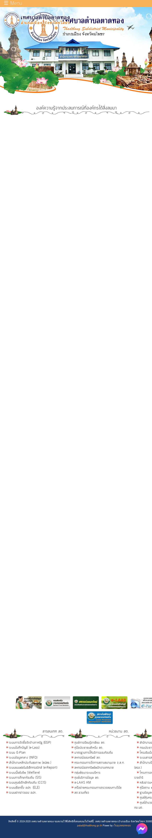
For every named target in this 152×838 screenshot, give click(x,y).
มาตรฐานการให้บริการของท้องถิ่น (94, 752)
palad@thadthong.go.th (89, 825)
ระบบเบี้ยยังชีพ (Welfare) (24, 772)
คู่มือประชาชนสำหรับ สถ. (89, 747)
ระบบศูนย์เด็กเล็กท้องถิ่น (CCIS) (27, 782)
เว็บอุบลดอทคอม (122, 825)
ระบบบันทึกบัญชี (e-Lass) (24, 747)
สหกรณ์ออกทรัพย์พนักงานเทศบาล (94, 767)
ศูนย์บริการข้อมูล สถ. (87, 777)
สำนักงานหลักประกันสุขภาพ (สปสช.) (30, 762)
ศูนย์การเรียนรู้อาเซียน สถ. (90, 742)
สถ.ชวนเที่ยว (82, 792)
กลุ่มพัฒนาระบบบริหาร (87, 772)
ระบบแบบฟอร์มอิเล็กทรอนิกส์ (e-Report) (33, 767)
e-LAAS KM (83, 782)
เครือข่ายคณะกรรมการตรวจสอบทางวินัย (98, 787)
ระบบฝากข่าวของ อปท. (23, 792)
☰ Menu (13, 3)
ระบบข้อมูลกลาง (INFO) (23, 757)
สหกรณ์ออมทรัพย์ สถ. (88, 757)
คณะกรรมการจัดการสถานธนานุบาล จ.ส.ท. (100, 762)
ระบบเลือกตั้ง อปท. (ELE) (24, 787)
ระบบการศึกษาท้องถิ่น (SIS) (25, 777)
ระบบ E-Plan (17, 752)
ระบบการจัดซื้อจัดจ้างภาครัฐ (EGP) (30, 742)
